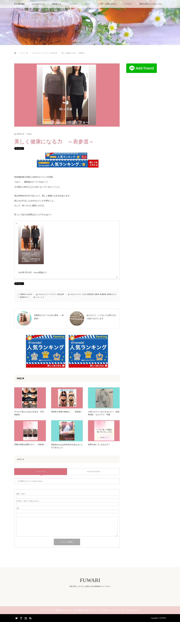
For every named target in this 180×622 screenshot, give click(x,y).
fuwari (72, 294)
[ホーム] (15, 50)
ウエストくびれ (80, 294)
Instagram (25, 618)
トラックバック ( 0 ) (93, 471)
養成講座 (103, 294)
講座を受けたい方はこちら (151, 4)
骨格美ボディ (24, 297)
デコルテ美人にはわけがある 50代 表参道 (30, 413)
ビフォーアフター (50, 294)
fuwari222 (29, 294)
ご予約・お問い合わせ (107, 4)
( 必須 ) (20, 493)
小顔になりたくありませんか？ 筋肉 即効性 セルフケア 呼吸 (104, 413)
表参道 (96, 294)
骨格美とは (56, 4)
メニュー (73, 4)
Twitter (16, 618)
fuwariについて (38, 4)
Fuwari (29, 134)
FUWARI (19, 4)
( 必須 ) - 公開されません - (28, 501)
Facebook (21, 618)
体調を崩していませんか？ (99, 445)
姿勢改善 (90, 294)
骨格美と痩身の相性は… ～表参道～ (66, 412)
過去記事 (60, 294)
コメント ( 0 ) (40, 471)
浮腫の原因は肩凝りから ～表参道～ (30, 445)
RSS (30, 618)
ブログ (87, 4)
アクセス (128, 4)
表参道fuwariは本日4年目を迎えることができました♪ (67, 446)
